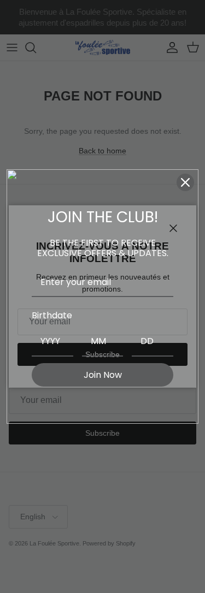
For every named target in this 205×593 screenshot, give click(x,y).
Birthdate (52, 315)
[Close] (185, 182)
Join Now (103, 375)
